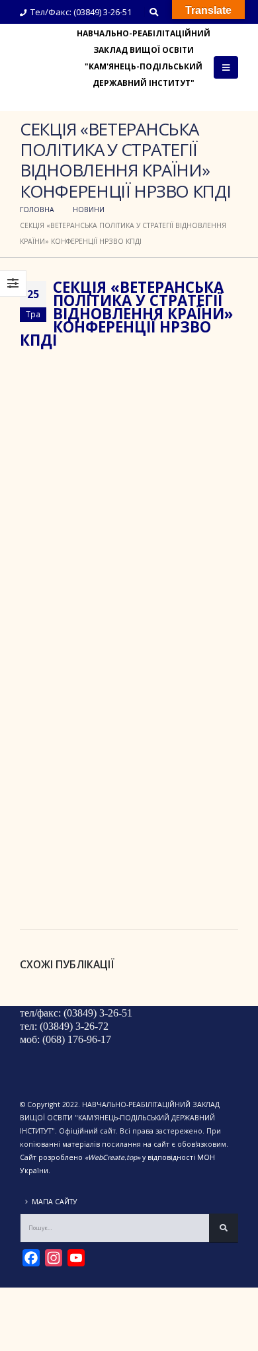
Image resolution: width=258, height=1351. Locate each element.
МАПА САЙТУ (54, 1201)
